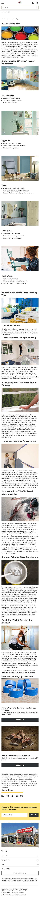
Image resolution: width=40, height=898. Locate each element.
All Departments (6, 890)
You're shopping (5, 12)
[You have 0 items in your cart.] (37, 2)
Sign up (34, 815)
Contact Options (20, 873)
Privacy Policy (14, 889)
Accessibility (23, 889)
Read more (20, 720)
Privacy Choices (5, 892)
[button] (33, 3)
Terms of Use (5, 889)
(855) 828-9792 (32, 880)
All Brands (15, 890)
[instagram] (21, 796)
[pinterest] (17, 796)
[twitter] (12, 796)
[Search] (36, 7)
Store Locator (23, 890)
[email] (2, 796)
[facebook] (8, 796)
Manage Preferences (18, 892)
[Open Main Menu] (2, 3)
